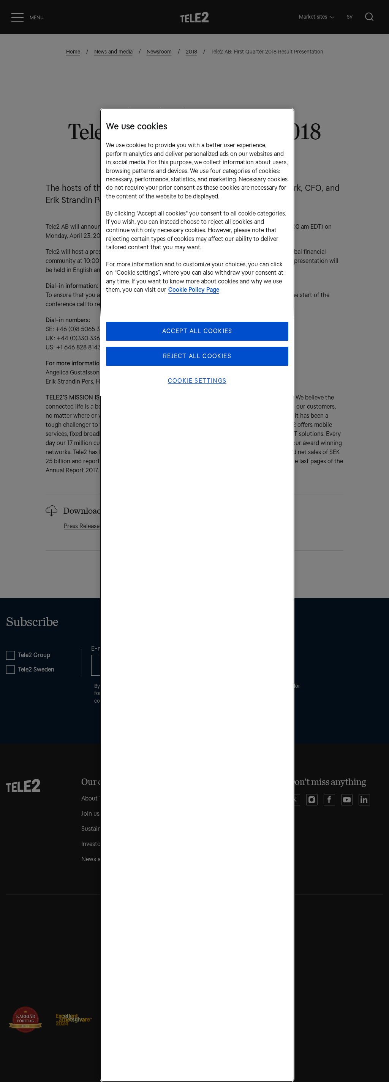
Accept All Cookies (197, 331)
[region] (197, 595)
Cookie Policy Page (193, 289)
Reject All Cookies (197, 356)
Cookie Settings (197, 380)
